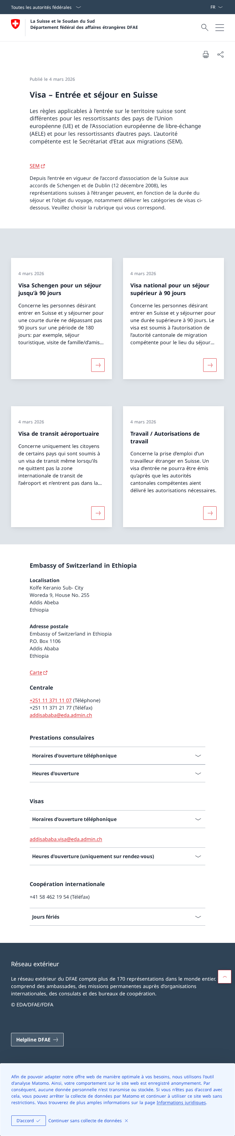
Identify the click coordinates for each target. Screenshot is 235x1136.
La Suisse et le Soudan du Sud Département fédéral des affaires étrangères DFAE (84, 24)
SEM (35, 165)
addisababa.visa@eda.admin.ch (66, 839)
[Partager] (220, 54)
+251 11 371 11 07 (51, 700)
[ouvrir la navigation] (220, 27)
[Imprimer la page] (205, 54)
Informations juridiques (181, 1102)
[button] (224, 976)
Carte (36, 672)
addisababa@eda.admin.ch (61, 715)
